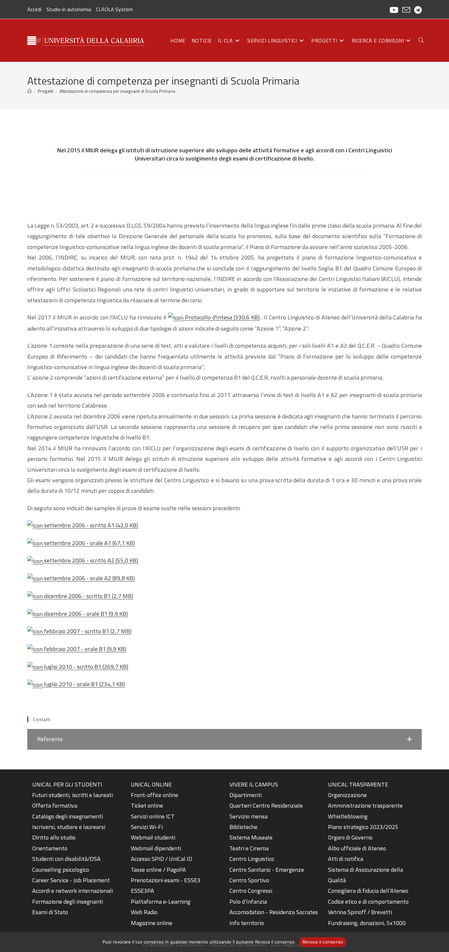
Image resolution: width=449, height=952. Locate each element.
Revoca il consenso (322, 941)
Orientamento (49, 848)
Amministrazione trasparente (365, 805)
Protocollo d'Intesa (221, 317)
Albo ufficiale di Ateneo (357, 848)
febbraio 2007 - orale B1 (84, 648)
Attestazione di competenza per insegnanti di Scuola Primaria (117, 91)
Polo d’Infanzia (248, 901)
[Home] (29, 91)
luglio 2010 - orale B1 (84, 684)
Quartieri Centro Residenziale (266, 805)
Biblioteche (243, 826)
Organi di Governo (350, 837)
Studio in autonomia (68, 9)
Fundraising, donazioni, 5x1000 (367, 922)
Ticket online (147, 805)
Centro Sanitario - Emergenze (266, 869)
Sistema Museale (250, 837)
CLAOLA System (114, 9)
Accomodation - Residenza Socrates (273, 912)
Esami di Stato (50, 912)
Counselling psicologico (60, 869)
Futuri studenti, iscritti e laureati (72, 794)
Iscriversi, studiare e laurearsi (68, 826)
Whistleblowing (347, 816)
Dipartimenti (245, 794)
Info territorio (246, 922)
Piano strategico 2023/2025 (363, 826)
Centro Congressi (250, 890)
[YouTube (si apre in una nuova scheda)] (394, 10)
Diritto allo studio (54, 837)
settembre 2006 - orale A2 (89, 578)
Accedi (34, 9)
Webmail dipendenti (156, 848)
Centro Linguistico (251, 858)
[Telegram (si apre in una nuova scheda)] (417, 10)
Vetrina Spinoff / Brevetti (360, 912)
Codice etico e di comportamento (368, 901)
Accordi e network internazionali (72, 890)
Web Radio (144, 912)
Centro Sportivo (249, 880)
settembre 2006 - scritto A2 (90, 560)
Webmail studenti (153, 837)
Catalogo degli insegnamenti (67, 816)
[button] (224, 739)
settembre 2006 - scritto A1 (90, 525)
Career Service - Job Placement (71, 880)
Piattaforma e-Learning (160, 901)
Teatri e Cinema (249, 848)
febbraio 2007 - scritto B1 (87, 631)
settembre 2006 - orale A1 (89, 543)
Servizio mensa (248, 816)
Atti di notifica (345, 858)
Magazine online (151, 922)
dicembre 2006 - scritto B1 (88, 595)
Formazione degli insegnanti (67, 901)
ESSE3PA (142, 890)
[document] (76, 848)
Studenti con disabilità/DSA (66, 858)
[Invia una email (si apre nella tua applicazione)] (406, 10)
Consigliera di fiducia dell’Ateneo (368, 890)
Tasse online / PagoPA (158, 869)
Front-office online (154, 794)
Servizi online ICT (153, 816)
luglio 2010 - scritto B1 (85, 666)
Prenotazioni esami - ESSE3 (166, 880)
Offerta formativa (54, 805)
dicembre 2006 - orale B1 (85, 613)
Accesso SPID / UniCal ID (161, 858)
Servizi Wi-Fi (147, 826)
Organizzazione (347, 794)
